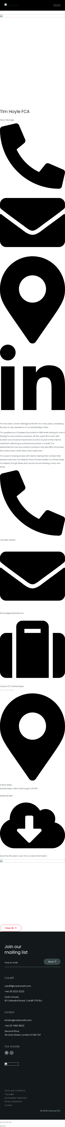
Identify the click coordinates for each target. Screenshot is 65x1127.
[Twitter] (7, 1052)
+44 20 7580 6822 (14, 1025)
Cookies (8, 1105)
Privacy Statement (13, 1101)
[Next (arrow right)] (4, 1125)
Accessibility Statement (16, 1098)
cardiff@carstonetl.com (18, 986)
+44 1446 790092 (7, 540)
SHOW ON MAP (6, 796)
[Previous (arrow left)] (1, 1125)
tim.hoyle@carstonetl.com (12, 613)
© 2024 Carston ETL (50, 1111)
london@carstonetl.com (18, 1020)
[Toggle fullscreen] (4, 1122)
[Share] (7, 1122)
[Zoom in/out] (1, 1122)
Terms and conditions (15, 1090)
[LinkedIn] (11, 1053)
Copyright (9, 1094)
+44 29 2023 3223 (14, 991)
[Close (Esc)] (10, 1122)
